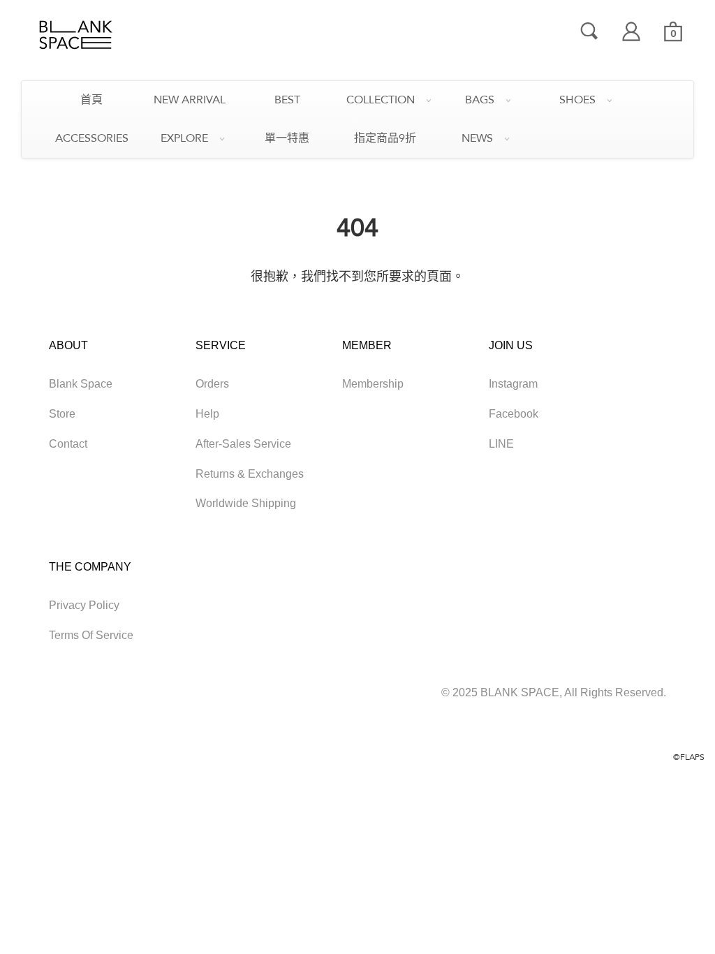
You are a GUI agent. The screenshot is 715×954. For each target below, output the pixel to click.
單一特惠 (287, 138)
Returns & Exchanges (250, 474)
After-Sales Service (243, 444)
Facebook (513, 414)
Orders (212, 384)
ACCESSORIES (91, 138)
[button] (673, 31)
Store (62, 414)
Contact (68, 444)
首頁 (91, 100)
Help (207, 414)
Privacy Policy (84, 605)
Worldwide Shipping (246, 503)
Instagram (513, 384)
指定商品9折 (385, 138)
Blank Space (80, 384)
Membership (373, 384)
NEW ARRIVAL (190, 100)
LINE (501, 444)
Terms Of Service (91, 635)
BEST (287, 100)
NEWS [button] (477, 138)
